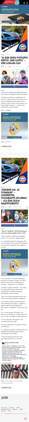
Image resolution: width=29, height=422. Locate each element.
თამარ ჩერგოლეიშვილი (7, 383)
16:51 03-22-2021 (18, 66)
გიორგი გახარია (18, 380)
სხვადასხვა (3, 410)
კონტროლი (14, 409)
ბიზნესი (18, 407)
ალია (10, 66)
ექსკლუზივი (11, 407)
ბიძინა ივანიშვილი (9, 380)
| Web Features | (9, 413)
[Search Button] (27, 3)
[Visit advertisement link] (14, 40)
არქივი (9, 410)
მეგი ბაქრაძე (8, 141)
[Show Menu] (24, 3)
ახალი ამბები (8, 54)
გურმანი (21, 409)
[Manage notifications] (25, 419)
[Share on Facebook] (14, 86)
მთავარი (2, 54)
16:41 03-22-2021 (18, 207)
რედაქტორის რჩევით (5, 409)
